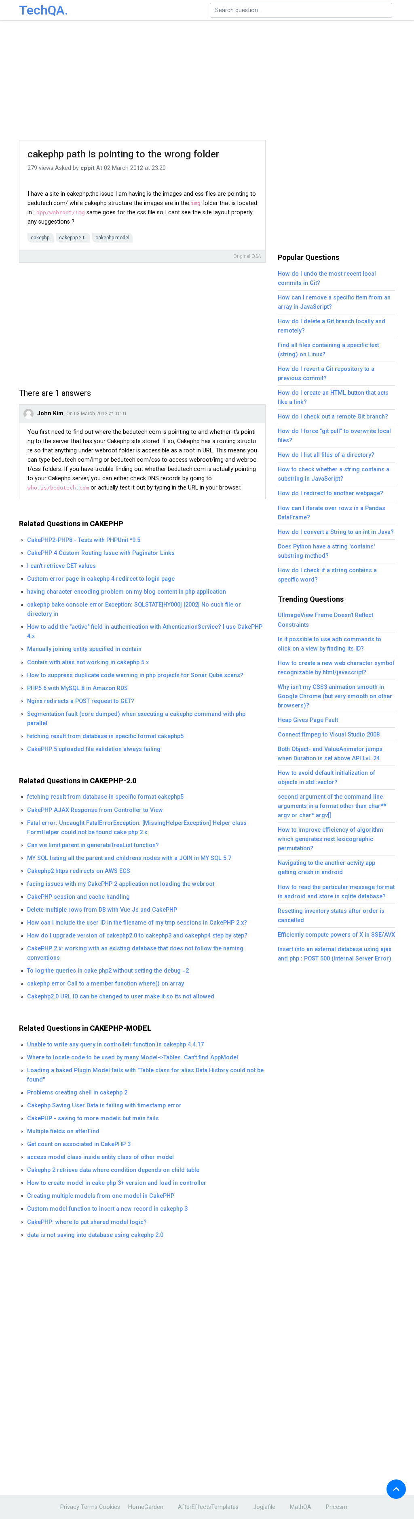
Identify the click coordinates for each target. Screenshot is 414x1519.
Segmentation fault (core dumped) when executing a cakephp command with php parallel (136, 719)
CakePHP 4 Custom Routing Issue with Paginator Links (101, 553)
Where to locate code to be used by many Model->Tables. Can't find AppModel (132, 1057)
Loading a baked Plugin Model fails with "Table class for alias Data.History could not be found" (145, 1075)
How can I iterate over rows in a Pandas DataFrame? (331, 513)
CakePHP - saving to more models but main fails (93, 1118)
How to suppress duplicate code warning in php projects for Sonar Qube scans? (135, 675)
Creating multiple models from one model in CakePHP (100, 1196)
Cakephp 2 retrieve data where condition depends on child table (113, 1170)
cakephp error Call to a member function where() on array (105, 983)
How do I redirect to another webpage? (330, 493)
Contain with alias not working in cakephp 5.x (88, 662)
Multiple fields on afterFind (63, 1131)
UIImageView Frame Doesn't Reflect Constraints (325, 620)
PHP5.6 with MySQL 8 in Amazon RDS (77, 688)
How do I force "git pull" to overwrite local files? (334, 436)
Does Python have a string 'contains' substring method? (326, 551)
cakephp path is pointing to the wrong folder (123, 154)
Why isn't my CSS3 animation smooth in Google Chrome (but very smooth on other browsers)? (335, 696)
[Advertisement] (209, 80)
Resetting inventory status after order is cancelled (331, 916)
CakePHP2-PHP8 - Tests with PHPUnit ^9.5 (83, 540)
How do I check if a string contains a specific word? (327, 575)
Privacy (69, 1507)
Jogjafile (264, 1507)
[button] (396, 1489)
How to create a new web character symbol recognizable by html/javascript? (336, 668)
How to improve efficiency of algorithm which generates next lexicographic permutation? (330, 839)
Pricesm (336, 1507)
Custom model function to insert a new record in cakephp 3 (107, 1208)
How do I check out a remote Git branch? (333, 416)
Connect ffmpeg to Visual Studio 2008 (329, 734)
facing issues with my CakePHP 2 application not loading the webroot (120, 884)
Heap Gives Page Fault (308, 720)
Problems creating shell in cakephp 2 (77, 1092)
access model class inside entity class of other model (100, 1157)
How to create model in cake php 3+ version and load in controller (116, 1183)
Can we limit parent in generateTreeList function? (93, 845)
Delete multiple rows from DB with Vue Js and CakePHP (102, 909)
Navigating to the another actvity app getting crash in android (326, 868)
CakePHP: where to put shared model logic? (87, 1222)
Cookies (109, 1507)
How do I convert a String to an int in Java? (336, 532)
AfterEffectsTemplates (208, 1507)
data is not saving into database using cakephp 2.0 (95, 1235)
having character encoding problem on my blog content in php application (126, 591)
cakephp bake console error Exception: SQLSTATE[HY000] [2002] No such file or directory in (134, 609)
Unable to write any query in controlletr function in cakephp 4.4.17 (115, 1044)
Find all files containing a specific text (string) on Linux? (328, 350)
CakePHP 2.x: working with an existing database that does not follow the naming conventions (135, 953)
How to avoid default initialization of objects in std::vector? (326, 778)
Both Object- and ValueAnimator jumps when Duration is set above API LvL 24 (330, 754)
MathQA (300, 1507)
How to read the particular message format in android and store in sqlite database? (336, 892)
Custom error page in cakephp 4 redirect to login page (101, 578)
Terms (89, 1507)
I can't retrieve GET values (61, 566)
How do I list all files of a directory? (326, 455)
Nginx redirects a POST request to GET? (80, 701)
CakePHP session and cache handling (78, 896)
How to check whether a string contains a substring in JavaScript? (333, 474)
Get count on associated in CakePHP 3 (79, 1144)
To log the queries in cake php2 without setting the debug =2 (108, 970)
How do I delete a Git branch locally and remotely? (331, 326)
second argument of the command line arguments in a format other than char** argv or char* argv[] (332, 806)
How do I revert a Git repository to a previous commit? (326, 374)
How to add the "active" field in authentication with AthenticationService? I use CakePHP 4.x (144, 632)
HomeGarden (145, 1507)
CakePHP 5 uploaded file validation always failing (94, 749)
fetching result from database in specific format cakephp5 (105, 736)
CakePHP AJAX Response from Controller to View (95, 810)
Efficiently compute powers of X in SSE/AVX (336, 934)
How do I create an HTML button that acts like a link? (333, 397)
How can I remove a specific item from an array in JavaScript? (334, 302)
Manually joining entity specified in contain (84, 649)
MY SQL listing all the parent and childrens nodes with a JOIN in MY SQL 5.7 (129, 858)
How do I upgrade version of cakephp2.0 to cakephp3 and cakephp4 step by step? (137, 935)
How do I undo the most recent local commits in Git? (327, 278)
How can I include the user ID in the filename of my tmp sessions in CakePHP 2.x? (137, 922)
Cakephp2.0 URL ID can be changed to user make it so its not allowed (120, 996)
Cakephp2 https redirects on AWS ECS (78, 871)
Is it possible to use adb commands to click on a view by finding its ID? (329, 644)
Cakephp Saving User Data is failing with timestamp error (104, 1105)
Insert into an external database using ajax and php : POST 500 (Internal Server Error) (334, 954)
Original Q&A (247, 256)
